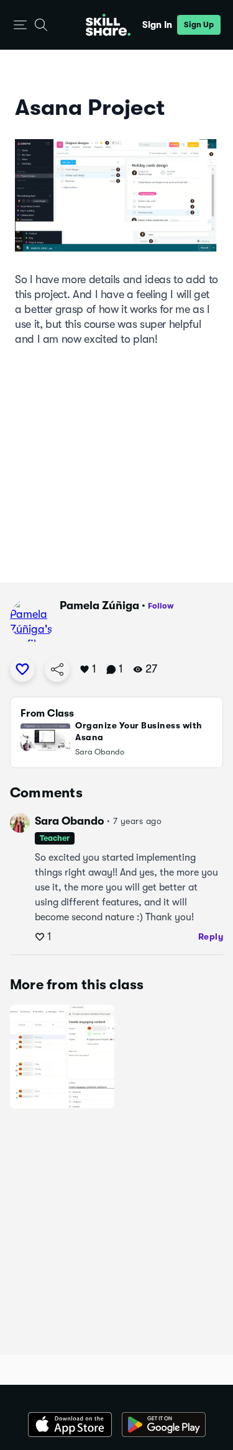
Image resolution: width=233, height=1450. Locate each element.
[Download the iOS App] (70, 1424)
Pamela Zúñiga (99, 605)
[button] (20, 25)
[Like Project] (22, 669)
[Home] (108, 25)
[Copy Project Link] (57, 669)
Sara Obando (69, 821)
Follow (161, 605)
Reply (211, 936)
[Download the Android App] (164, 1424)
